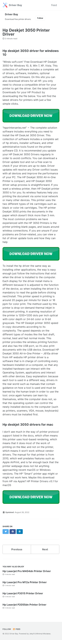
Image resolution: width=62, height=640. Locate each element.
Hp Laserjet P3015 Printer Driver (23, 593)
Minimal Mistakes (43, 634)
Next (45, 549)
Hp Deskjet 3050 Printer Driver (26, 32)
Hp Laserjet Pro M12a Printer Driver (25, 582)
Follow (40, 18)
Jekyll (31, 634)
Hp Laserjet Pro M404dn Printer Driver (27, 571)
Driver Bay (15, 5)
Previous (16, 549)
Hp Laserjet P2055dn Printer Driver (24, 604)
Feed (54, 5)
